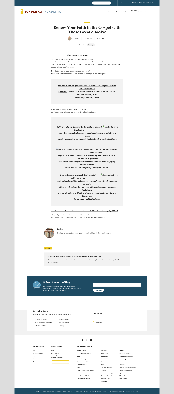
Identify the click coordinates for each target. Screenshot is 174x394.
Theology (91, 45)
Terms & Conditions (131, 391)
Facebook (86, 340)
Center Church (65, 127)
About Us (35, 359)
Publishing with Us (38, 353)
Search (153, 3)
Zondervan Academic (41, 11)
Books (52, 350)
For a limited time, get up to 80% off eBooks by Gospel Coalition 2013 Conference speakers (87, 88)
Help (34, 356)
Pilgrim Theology (83, 149)
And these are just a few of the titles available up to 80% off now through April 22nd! (84, 211)
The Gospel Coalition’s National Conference (77, 59)
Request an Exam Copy (102, 3)
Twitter (103, 38)
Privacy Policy (79, 391)
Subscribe (99, 290)
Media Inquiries (37, 362)
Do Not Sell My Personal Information (113, 391)
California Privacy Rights (93, 391)
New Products (55, 353)
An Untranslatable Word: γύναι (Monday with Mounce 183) (87, 259)
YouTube (91, 340)
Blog (34, 350)
